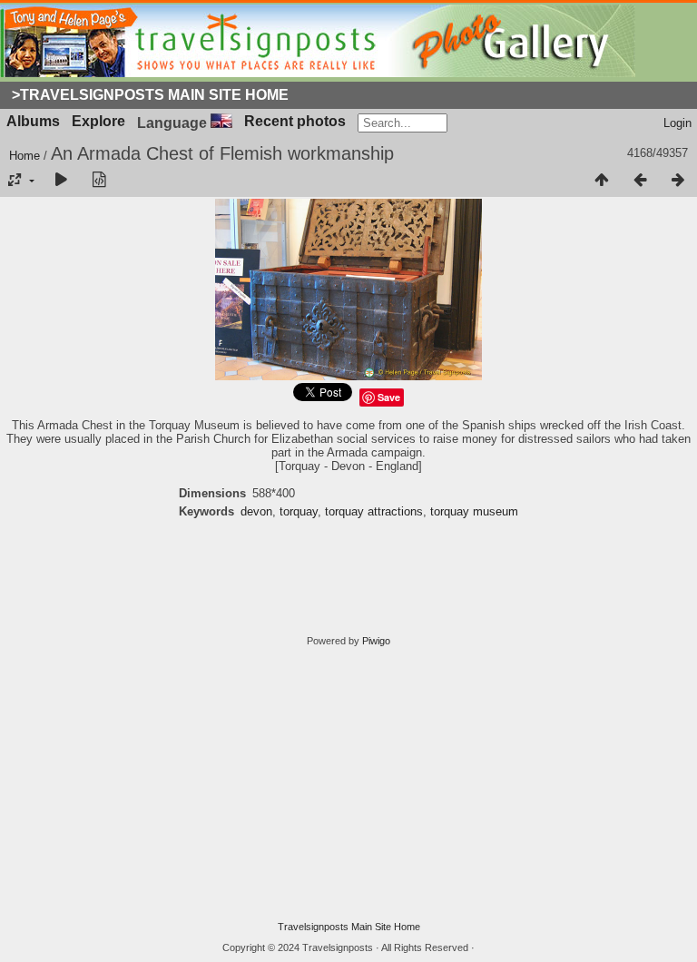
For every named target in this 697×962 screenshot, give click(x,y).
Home (24, 155)
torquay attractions (374, 511)
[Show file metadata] (99, 181)
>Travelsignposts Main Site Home (150, 95)
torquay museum (474, 511)
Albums (33, 121)
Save (389, 397)
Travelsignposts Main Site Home (349, 926)
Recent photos (295, 121)
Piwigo (376, 640)
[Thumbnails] (602, 181)
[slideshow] (61, 181)
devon (256, 511)
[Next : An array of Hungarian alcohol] (678, 181)
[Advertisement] (348, 784)
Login (677, 123)
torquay (299, 511)
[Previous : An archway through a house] (640, 181)
